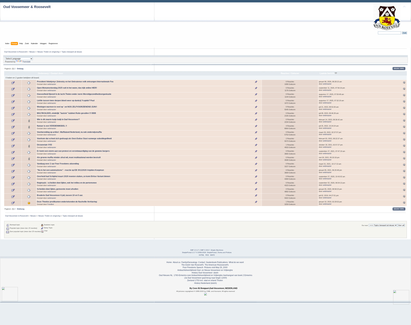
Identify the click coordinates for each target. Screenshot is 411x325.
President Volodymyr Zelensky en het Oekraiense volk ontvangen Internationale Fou (75, 81)
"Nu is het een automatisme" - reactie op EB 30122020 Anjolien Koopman (70, 170)
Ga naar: (365, 225)
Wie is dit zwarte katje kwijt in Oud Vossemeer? (58, 119)
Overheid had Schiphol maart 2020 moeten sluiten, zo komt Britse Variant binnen (73, 176)
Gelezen (295, 73)
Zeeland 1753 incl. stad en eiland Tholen (205, 280)
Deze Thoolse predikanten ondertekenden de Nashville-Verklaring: (67, 202)
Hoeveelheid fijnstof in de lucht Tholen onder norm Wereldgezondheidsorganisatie (74, 94)
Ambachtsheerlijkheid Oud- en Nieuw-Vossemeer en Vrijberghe (205, 270)
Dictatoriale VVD (44, 145)
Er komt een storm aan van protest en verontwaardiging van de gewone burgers (73, 151)
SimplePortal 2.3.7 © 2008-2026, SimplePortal (199, 252)
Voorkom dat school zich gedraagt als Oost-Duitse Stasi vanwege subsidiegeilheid (74, 138)
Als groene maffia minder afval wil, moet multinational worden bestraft (69, 157)
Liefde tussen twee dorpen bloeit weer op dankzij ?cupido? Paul (65, 100)
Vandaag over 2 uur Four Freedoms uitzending (58, 164)
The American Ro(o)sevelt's (217, 265)
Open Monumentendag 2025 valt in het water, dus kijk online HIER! (67, 88)
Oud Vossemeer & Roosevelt (27, 7)
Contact (201, 262)
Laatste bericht (327, 73)
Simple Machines (217, 250)
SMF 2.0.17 (194, 250)
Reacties (285, 73)
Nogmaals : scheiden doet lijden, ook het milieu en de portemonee (67, 183)
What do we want (236, 262)
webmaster (51, 84)
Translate (26, 62)
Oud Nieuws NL (166, 275)
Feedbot (50, 204)
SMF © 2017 (205, 250)
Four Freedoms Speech (193, 267)
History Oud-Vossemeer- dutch (205, 273)
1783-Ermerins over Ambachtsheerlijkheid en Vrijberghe (198, 275)
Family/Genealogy (189, 262)
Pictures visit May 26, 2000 (215, 267)
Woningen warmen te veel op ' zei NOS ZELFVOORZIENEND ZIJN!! (67, 107)
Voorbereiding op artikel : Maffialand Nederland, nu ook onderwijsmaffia (69, 132)
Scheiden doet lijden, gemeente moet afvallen (57, 189)
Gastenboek (211, 262)
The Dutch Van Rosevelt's (192, 265)
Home (169, 262)
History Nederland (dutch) (205, 283)
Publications (222, 262)
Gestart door (57, 73)
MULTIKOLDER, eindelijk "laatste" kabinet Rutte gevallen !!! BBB (66, 113)
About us (176, 262)
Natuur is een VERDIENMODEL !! (52, 126)
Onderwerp (43, 73)
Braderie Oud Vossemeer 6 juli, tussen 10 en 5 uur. (60, 195)
